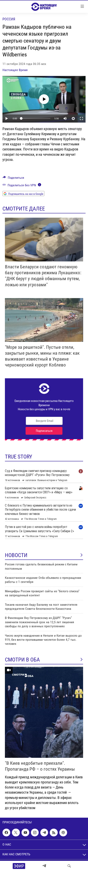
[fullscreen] (81, 118)
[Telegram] (44, 866)
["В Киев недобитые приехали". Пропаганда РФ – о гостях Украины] (44, 712)
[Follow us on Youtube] (25, 832)
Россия (8, 19)
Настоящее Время (15, 70)
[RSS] (54, 832)
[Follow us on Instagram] (35, 832)
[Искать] (69, 866)
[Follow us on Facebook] (6, 832)
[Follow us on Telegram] (44, 832)
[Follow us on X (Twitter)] (16, 832)
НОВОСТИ (16, 555)
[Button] (13, 178)
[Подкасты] (63, 832)
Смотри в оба (22, 659)
